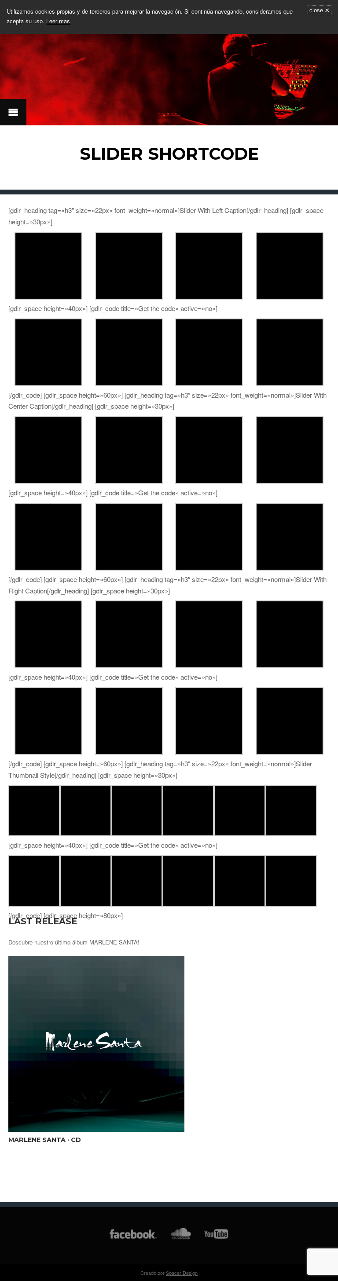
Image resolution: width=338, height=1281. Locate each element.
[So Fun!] (129, 296)
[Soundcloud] (180, 1238)
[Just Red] (188, 833)
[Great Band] (137, 833)
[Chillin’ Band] (289, 296)
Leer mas (58, 21)
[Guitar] (48, 296)
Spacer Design (182, 1272)
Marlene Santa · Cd (44, 1140)
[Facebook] (133, 1238)
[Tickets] (209, 296)
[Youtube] (216, 1238)
